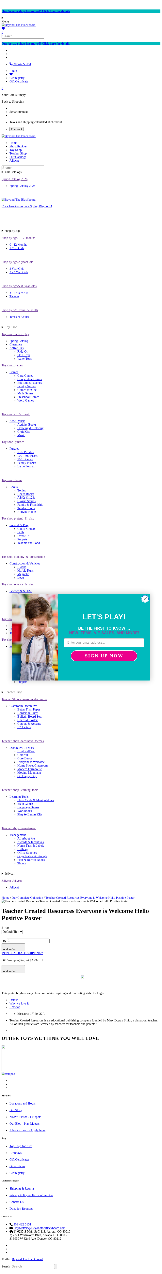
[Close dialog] (145, 598)
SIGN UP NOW (104, 655)
